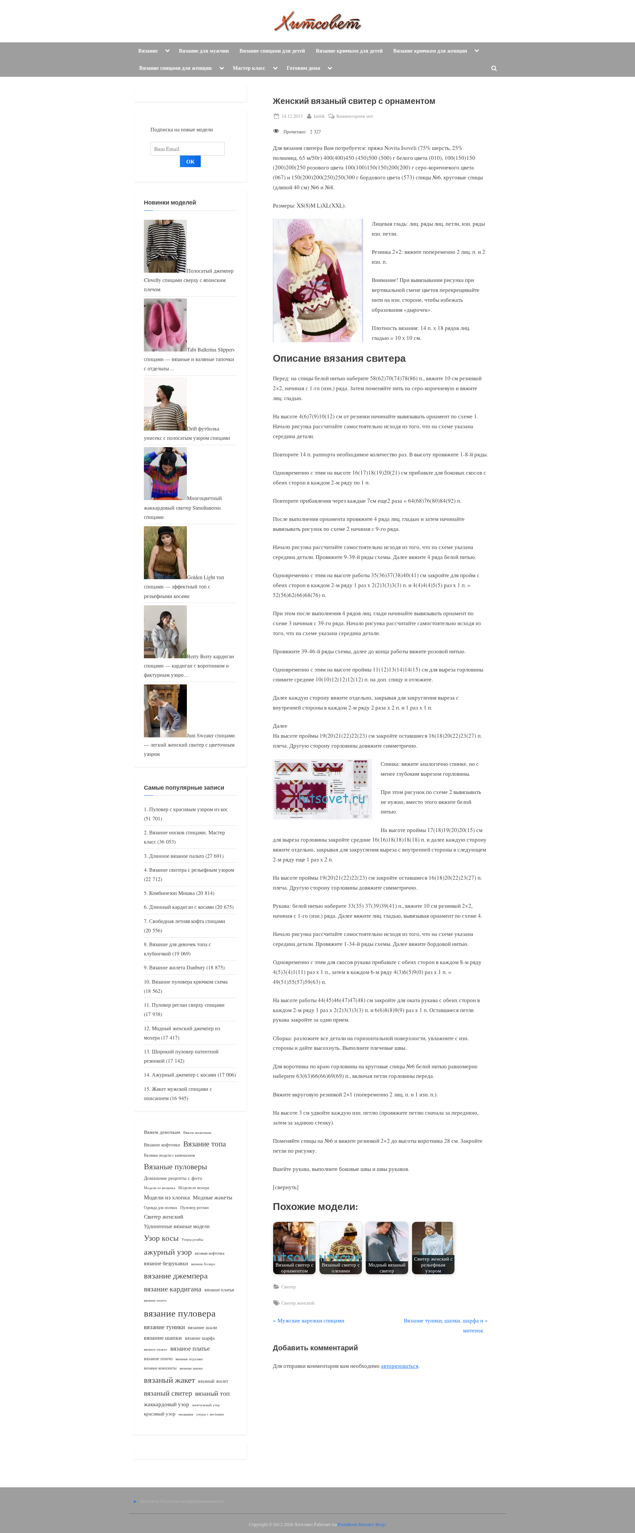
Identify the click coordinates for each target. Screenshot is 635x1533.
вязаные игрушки (189, 1358)
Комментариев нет (354, 116)
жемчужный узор (206, 1405)
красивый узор (160, 1414)
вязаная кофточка (209, 1253)
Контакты (149, 1501)
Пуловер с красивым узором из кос (188, 809)
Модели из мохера (193, 1187)
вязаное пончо (158, 1358)
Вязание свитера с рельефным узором (191, 869)
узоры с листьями (210, 1414)
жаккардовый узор (166, 1404)
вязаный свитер (168, 1393)
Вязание (148, 51)
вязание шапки (163, 1337)
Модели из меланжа (159, 1187)
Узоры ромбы (192, 1239)
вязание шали (202, 1327)
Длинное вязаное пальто (176, 855)
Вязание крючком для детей (349, 51)
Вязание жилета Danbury (177, 967)
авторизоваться (399, 1366)
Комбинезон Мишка (172, 893)
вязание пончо (155, 1300)
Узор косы (161, 1237)
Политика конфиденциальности (192, 1501)
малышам (186, 1414)
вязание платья (219, 1289)
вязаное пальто (155, 1349)
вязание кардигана (172, 1288)
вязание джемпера (176, 1275)
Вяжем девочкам (162, 1132)
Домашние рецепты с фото (173, 1178)
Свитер (288, 1286)
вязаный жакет (169, 1379)
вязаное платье (190, 1348)
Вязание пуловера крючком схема (190, 981)
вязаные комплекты (160, 1368)
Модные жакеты (212, 1197)
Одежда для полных (160, 1207)
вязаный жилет (213, 1381)
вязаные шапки (191, 1368)
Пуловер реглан (194, 1207)
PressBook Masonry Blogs (362, 1524)
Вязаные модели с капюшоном (169, 1155)
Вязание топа (204, 1143)
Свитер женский (298, 1303)
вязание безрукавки (166, 1263)
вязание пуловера (180, 1312)
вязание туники (164, 1327)
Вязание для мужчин (204, 51)
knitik (319, 116)
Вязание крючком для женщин (430, 51)
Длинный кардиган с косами (181, 906)
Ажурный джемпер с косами (184, 1074)
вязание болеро (203, 1263)
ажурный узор (168, 1251)
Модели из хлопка (167, 1197)
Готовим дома (303, 68)
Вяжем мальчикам (197, 1132)
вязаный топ (212, 1393)
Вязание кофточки (162, 1144)
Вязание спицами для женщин (175, 68)
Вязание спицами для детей (272, 51)
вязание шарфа (200, 1338)
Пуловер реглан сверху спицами (188, 1004)
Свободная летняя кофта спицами (187, 921)
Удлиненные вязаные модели (177, 1226)
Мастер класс (249, 68)
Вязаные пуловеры (175, 1166)
